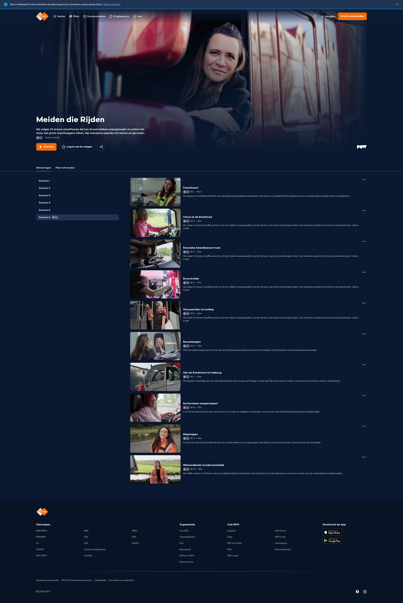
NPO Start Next (234, 543)
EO (37, 543)
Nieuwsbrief (185, 549)
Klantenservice (186, 562)
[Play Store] (332, 540)
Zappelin (231, 531)
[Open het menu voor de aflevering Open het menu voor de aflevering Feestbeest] (364, 180)
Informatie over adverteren (121, 580)
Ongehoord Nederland (94, 549)
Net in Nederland (283, 549)
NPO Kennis (280, 531)
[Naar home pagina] (42, 16)
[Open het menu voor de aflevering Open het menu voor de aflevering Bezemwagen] (364, 334)
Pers (181, 543)
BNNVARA (41, 537)
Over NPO (184, 531)
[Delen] (101, 147)
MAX (86, 531)
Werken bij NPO (186, 556)
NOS (86, 537)
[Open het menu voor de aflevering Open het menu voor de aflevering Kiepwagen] (364, 426)
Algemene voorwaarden (47, 580)
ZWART (135, 543)
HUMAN (40, 549)
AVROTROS (41, 531)
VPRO (134, 531)
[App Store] (332, 532)
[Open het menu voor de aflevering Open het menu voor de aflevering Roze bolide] (364, 272)
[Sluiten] (397, 4)
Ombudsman (281, 543)
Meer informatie (111, 4)
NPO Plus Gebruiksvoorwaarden (77, 580)
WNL (134, 537)
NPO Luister (232, 556)
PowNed (88, 556)
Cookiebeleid (100, 580)
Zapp (229, 537)
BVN (229, 549)
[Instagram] (365, 592)
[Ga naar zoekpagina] (315, 16)
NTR (86, 543)
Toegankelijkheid (187, 537)
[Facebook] (357, 592)
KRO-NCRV (41, 556)
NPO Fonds (280, 537)
